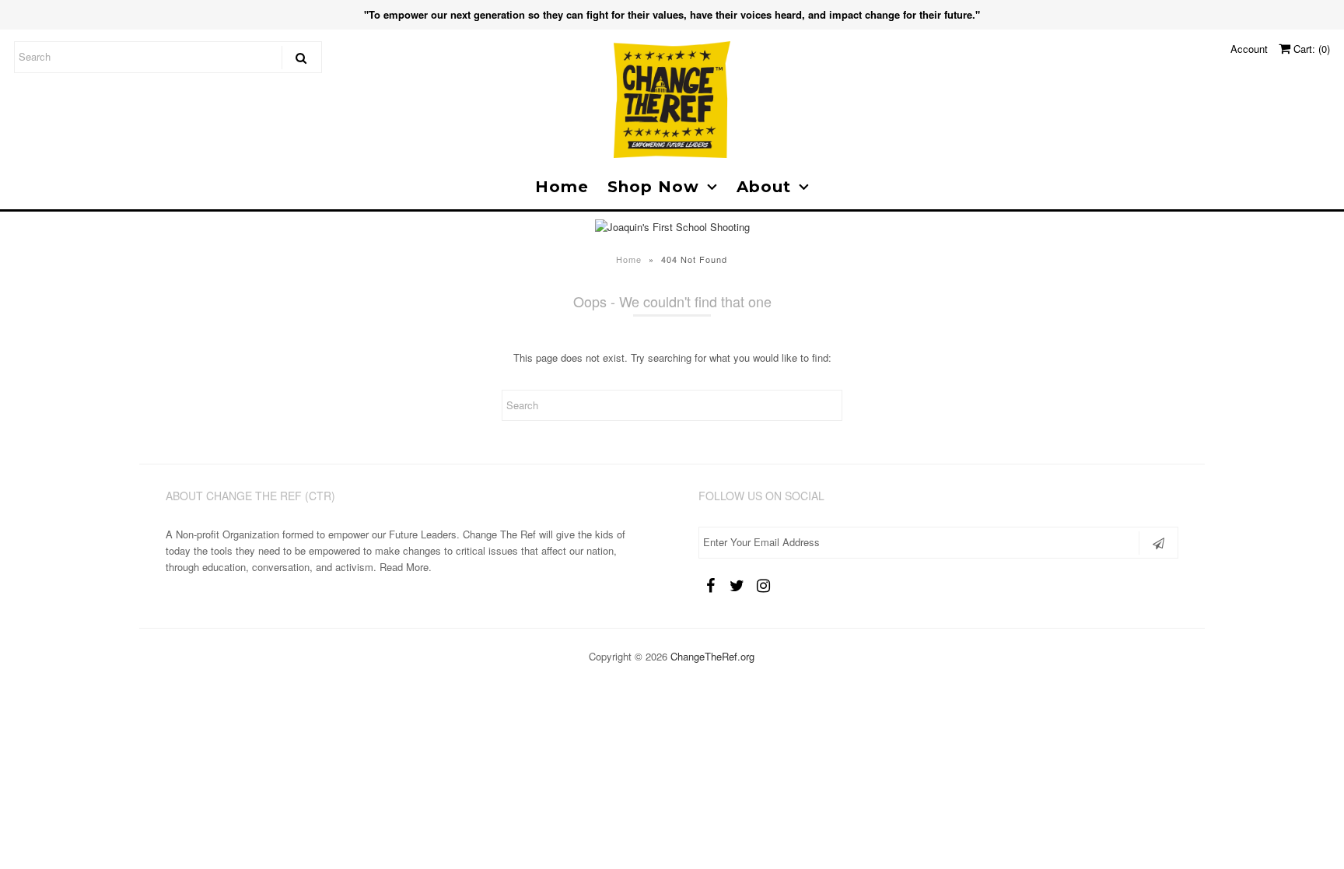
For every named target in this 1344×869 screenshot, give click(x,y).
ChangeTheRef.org (712, 656)
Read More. (406, 566)
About (764, 186)
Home (562, 186)
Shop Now (653, 186)
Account (1249, 48)
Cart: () (1310, 48)
